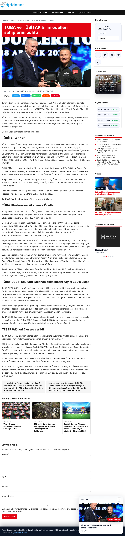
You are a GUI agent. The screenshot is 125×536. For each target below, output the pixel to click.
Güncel (13, 21)
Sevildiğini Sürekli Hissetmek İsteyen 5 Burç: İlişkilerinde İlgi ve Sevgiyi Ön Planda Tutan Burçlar (108, 163)
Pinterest (55, 96)
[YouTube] (118, 55)
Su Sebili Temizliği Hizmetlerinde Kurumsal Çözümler (109, 145)
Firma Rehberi (57, 12)
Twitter (16, 96)
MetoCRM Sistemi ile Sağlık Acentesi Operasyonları (107, 156)
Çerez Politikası (85, 12)
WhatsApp (36, 96)
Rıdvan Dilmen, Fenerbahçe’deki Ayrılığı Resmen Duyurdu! (109, 140)
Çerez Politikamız (20, 532)
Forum (71, 12)
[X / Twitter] (105, 55)
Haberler (5, 21)
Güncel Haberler (40, 12)
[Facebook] (98, 55)
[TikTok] (98, 62)
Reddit (46, 96)
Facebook (25, 96)
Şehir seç (102, 33)
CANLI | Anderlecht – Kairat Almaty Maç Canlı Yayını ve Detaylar (107, 151)
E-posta (6, 486)
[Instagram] (112, 55)
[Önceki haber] (112, 78)
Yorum (5, 454)
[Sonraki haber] (117, 78)
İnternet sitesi (8, 496)
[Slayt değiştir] (104, 256)
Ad (4, 477)
